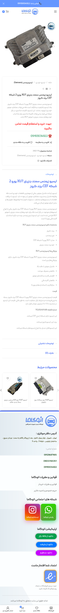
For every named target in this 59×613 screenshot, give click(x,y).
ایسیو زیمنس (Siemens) (23, 82)
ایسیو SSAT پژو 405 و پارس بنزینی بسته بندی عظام (15, 401)
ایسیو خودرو (40, 82)
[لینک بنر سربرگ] (34, 3)
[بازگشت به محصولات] (46, 89)
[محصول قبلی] (50, 89)
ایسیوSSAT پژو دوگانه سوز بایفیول (43, 401)
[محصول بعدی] (43, 89)
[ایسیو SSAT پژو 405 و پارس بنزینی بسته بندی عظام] (15, 386)
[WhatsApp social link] (38, 161)
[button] (54, 46)
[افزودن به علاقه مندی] (35, 378)
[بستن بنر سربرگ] (3, 3)
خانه (50, 82)
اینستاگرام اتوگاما (32, 517)
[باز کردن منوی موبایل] (55, 11)
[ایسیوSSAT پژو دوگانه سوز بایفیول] (43, 386)
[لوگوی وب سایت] (30, 11)
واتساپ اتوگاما (48, 517)
